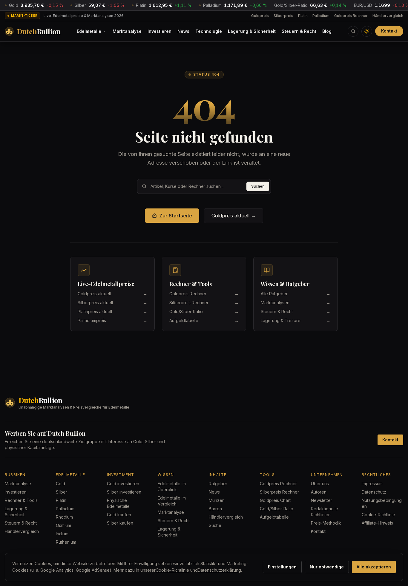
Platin (303, 15)
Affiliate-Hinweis (377, 522)
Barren (215, 508)
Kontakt (389, 30)
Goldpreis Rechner (351, 15)
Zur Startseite (175, 216)
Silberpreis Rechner (279, 491)
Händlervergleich (387, 15)
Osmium (63, 525)
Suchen (257, 186)
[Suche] (353, 31)
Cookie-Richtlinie (378, 514)
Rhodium (64, 516)
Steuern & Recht (299, 31)
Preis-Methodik (326, 522)
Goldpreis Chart (275, 500)
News (183, 31)
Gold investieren (123, 483)
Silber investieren (124, 491)
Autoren (318, 491)
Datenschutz (374, 491)
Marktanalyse (127, 31)
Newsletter (321, 500)
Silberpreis (283, 15)
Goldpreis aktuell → (233, 216)
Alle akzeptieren (374, 566)
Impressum (372, 483)
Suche (215, 525)
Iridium (62, 533)
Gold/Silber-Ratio (276, 508)
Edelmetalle (89, 31)
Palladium (320, 15)
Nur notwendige (327, 566)
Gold (60, 483)
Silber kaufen (120, 522)
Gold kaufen (119, 514)
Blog (327, 31)
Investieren (159, 31)
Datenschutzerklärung (219, 570)
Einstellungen (282, 566)
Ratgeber (218, 483)
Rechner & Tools (21, 500)
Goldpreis (260, 15)
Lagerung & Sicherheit (252, 31)
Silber (61, 491)
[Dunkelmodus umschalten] (366, 31)
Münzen (217, 500)
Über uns (320, 483)
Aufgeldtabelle (274, 516)
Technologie (208, 31)
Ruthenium (66, 542)
